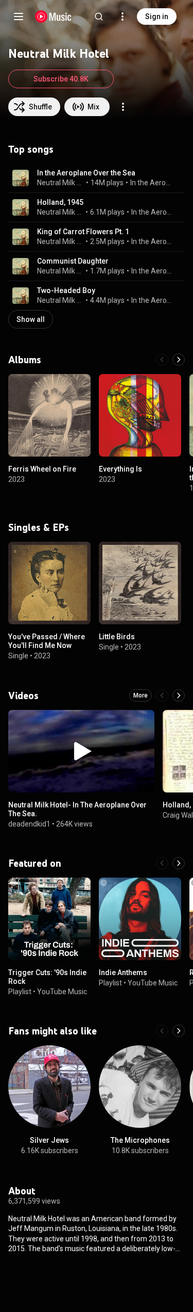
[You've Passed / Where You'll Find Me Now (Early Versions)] (49, 583)
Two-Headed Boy (66, 290)
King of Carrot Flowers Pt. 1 (83, 232)
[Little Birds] (140, 583)
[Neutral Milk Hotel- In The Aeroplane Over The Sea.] (81, 751)
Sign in (156, 16)
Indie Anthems (123, 972)
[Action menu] (123, 107)
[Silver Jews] (49, 1086)
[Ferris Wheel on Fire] (49, 415)
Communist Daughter (73, 261)
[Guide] (18, 16)
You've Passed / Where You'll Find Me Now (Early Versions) (46, 645)
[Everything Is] (140, 415)
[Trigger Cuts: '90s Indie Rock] (49, 919)
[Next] (178, 359)
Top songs (31, 149)
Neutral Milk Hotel (60, 183)
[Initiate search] (99, 16)
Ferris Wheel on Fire (42, 469)
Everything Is (120, 469)
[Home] (53, 16)
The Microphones (140, 1140)
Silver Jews (49, 1140)
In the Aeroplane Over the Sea (86, 173)
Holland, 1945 (60, 202)
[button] (20, 178)
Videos (23, 695)
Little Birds (117, 637)
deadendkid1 (29, 823)
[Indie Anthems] (140, 919)
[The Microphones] (140, 1086)
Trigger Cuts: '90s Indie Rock (47, 976)
